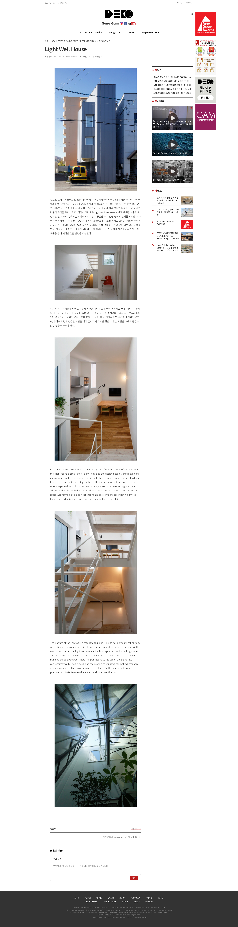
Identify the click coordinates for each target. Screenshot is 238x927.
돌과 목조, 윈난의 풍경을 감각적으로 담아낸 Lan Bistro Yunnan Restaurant (173, 81)
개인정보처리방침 (91, 901)
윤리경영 (125, 901)
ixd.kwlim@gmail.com (139, 917)
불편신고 (137, 901)
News (131, 32)
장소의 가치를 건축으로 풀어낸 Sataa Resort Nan (173, 89)
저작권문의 (149, 901)
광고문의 (122, 898)
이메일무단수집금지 (110, 901)
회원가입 (188, 2)
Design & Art (115, 32)
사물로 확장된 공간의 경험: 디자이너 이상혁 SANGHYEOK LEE (173, 93)
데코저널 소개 (135, 898)
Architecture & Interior (91, 32)
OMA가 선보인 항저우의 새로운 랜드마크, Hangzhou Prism (173, 77)
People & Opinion (150, 32)
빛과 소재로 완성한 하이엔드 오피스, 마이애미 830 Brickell (173, 85)
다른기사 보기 (136, 828)
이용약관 (160, 898)
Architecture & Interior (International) (74, 41)
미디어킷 (149, 898)
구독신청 (111, 898)
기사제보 (99, 898)
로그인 (179, 2)
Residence (104, 41)
